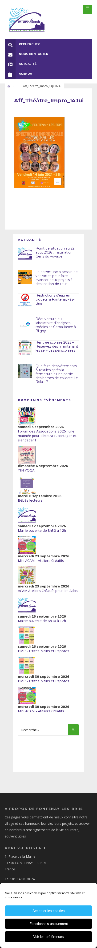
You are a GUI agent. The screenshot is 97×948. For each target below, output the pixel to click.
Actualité (27, 64)
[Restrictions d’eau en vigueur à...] (25, 301)
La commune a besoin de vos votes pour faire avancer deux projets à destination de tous (57, 278)
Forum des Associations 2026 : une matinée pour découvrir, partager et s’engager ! (47, 435)
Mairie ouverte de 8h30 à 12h (42, 530)
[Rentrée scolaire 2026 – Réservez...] (25, 348)
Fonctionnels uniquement (48, 924)
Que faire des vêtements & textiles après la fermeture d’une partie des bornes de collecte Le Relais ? (57, 374)
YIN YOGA (26, 470)
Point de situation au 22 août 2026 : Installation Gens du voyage (55, 252)
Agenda (25, 73)
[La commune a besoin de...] (25, 277)
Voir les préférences (48, 937)
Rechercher (29, 44)
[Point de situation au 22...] (25, 253)
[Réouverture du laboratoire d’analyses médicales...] (25, 324)
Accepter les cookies (48, 911)
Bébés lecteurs (30, 500)
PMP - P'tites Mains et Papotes (43, 650)
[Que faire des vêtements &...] (25, 371)
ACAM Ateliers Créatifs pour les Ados (48, 590)
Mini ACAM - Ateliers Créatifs (41, 560)
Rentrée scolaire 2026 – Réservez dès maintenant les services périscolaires (57, 346)
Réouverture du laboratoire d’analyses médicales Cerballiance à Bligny (56, 325)
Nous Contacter (33, 54)
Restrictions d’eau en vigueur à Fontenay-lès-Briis (55, 299)
